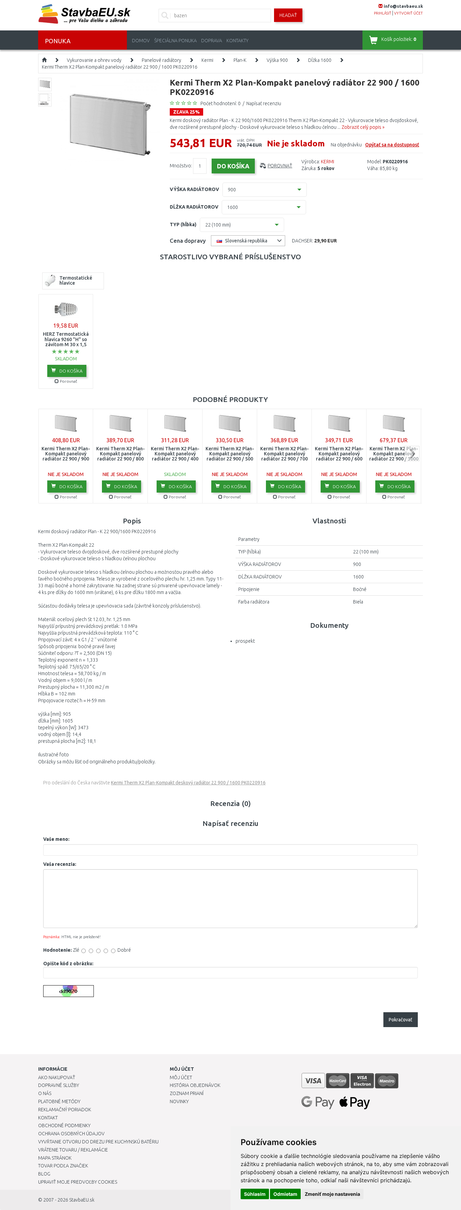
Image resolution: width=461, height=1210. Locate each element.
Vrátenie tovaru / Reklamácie (73, 1150)
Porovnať (280, 165)
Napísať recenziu (263, 103)
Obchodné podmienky (64, 1125)
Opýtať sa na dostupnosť (392, 144)
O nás (44, 1093)
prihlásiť (382, 13)
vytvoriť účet (408, 13)
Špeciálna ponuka (175, 40)
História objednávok (195, 1085)
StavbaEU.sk (81, 1200)
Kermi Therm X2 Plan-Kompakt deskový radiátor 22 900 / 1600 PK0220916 (188, 782)
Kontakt (48, 1117)
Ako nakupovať (56, 1077)
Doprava (211, 40)
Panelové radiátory (161, 60)
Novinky (179, 1101)
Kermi (207, 60)
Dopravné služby (58, 1085)
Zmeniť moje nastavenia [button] (332, 1194)
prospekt (245, 641)
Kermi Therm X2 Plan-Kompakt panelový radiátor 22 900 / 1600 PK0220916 (119, 67)
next (411, 453)
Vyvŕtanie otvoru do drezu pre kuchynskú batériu (98, 1141)
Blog (44, 1174)
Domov (141, 40)
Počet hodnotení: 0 (220, 103)
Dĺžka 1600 (319, 60)
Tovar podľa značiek (63, 1165)
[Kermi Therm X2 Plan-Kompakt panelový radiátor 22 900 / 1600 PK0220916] (110, 127)
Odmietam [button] (285, 1194)
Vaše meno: (56, 839)
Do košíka (70, 371)
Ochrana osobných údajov (71, 1133)
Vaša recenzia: (59, 864)
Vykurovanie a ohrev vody (94, 60)
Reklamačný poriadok (64, 1109)
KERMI (327, 161)
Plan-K (240, 60)
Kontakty (237, 40)
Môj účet (181, 1077)
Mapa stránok (55, 1158)
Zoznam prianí (187, 1093)
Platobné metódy (59, 1101)
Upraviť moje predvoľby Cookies (77, 1182)
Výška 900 (277, 60)
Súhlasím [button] (255, 1194)
